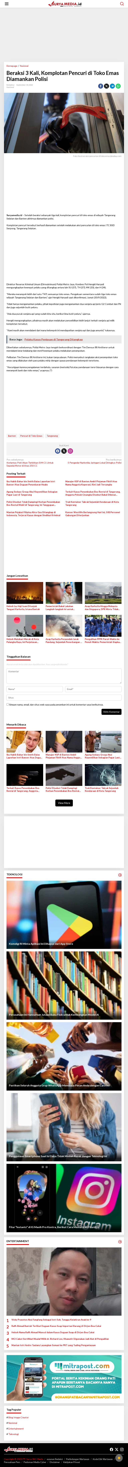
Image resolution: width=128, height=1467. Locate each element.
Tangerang (52, 435)
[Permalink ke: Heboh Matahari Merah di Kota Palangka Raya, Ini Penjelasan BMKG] (24, 625)
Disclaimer (55, 1462)
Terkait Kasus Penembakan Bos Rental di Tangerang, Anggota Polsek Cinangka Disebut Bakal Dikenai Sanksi (92, 493)
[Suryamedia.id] (65, 3)
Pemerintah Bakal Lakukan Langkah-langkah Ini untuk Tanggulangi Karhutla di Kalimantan (59, 608)
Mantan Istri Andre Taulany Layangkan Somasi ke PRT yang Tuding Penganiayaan (54, 1345)
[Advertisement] (64, 36)
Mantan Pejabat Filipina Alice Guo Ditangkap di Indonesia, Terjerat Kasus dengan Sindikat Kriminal (33, 514)
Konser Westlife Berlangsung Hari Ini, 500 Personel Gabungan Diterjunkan (92, 514)
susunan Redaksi (55, 1459)
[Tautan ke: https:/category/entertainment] (120, 1242)
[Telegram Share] (112, 86)
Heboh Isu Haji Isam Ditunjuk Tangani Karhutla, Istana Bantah (23, 608)
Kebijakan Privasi (71, 1462)
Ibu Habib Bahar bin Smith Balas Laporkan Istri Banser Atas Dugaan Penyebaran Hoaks (30, 483)
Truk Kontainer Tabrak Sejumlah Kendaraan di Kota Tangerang (92, 503)
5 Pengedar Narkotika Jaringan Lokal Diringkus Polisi (95, 461)
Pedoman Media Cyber (35, 1462)
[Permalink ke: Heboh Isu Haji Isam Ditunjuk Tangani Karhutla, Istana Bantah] (24, 592)
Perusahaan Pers (12, 1462)
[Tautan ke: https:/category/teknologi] (120, 875)
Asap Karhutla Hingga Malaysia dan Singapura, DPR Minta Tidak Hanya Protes (101, 608)
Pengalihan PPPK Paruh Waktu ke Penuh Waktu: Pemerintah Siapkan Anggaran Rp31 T (103, 641)
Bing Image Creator (18, 1417)
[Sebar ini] (100, 86)
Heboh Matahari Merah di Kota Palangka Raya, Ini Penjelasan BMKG (22, 641)
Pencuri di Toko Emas (31, 435)
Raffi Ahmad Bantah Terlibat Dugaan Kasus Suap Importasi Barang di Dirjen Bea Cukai (56, 1326)
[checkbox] (119, 1458)
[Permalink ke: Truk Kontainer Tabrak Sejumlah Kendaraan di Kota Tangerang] (103, 774)
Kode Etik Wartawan (103, 1459)
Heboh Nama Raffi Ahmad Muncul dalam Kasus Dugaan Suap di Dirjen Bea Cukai (53, 1332)
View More (64, 802)
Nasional (10, 87)
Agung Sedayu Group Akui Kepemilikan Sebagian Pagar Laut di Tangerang (32, 493)
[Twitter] (64, 451)
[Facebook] (57, 451)
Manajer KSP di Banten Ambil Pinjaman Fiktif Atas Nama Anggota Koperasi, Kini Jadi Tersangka (91, 483)
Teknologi (13, 1434)
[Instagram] (70, 451)
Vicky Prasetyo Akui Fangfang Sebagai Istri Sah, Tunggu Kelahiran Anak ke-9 (51, 1319)
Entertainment (16, 1428)
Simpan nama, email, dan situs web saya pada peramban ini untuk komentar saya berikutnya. (56, 704)
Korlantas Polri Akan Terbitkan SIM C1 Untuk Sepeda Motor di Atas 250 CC (30, 462)
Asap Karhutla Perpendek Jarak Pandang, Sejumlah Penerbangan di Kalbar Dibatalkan (64, 641)
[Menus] (6, 4)
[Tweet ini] (106, 86)
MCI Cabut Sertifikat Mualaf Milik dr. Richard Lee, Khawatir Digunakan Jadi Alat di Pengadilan (60, 1339)
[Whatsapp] (118, 86)
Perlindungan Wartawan (77, 1459)
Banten (12, 435)
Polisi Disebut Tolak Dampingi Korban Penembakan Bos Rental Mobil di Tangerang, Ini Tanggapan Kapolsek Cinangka (33, 503)
